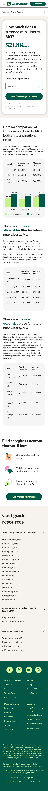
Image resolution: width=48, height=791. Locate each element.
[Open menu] (3, 3)
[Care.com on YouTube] (29, 670)
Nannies (7, 712)
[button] (24, 12)
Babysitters (9, 708)
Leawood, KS (11, 287)
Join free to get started (24, 96)
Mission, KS (11, 303)
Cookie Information (36, 781)
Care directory (33, 728)
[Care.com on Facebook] (9, 670)
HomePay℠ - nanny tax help (35, 709)
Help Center (32, 693)
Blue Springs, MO (9, 414)
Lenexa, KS (11, 297)
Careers (7, 689)
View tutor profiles (24, 496)
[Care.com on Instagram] (38, 670)
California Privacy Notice (14, 781)
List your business (34, 715)
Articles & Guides (34, 689)
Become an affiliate (35, 724)
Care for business (34, 719)
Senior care (9, 729)
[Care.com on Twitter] (19, 670)
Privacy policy (10, 697)
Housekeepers (10, 721)
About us (8, 684)
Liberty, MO (11, 170)
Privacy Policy (28, 778)
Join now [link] (38, 4)
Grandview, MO (12, 292)
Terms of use (9, 693)
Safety (29, 684)
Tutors (7, 725)
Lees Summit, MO (9, 403)
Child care (8, 717)
